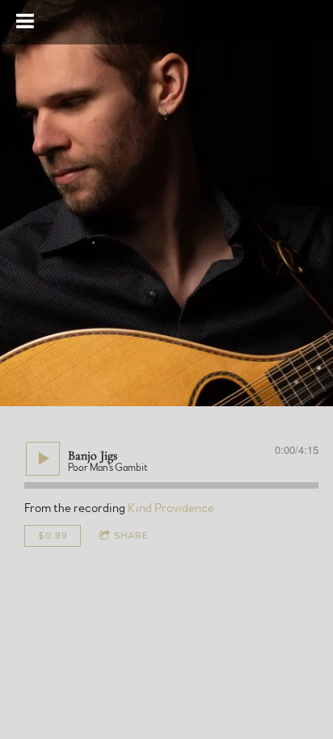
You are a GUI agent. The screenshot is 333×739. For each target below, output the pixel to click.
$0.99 (53, 535)
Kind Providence (171, 508)
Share (131, 535)
